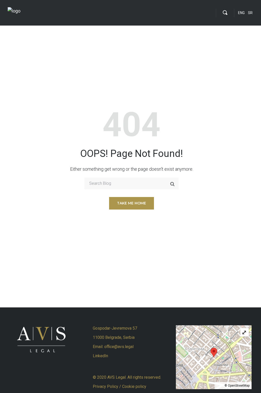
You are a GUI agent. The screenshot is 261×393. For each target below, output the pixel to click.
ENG (241, 13)
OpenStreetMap (239, 385)
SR (250, 13)
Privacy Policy (106, 386)
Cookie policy (134, 386)
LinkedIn (100, 355)
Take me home (131, 203)
